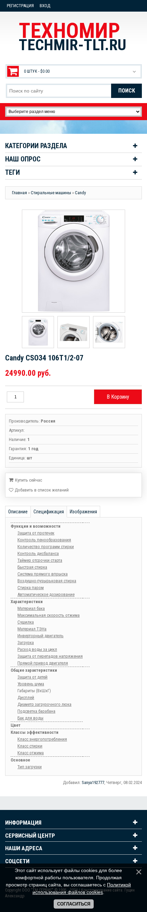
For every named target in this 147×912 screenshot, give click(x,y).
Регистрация (20, 5)
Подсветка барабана (36, 711)
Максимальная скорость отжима (48, 615)
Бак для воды (30, 718)
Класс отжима (30, 752)
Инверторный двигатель (40, 635)
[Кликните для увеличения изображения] (73, 261)
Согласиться (73, 904)
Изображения (83, 511)
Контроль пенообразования (44, 539)
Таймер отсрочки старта (39, 560)
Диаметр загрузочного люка (44, 704)
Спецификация (49, 511)
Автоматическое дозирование (46, 594)
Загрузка (25, 642)
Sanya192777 (93, 782)
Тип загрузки (29, 766)
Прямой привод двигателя (42, 663)
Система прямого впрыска (42, 573)
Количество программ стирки (45, 546)
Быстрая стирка (32, 567)
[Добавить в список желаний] (39, 490)
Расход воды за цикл (37, 649)
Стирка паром (30, 587)
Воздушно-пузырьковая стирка (46, 580)
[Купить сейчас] (25, 479)
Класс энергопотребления (42, 739)
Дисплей (25, 697)
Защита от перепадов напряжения (50, 656)
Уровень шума (30, 683)
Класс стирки (29, 746)
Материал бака (31, 608)
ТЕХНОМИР (72, 36)
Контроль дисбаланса (38, 553)
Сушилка (25, 622)
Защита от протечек (35, 533)
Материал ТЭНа (31, 628)
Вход (45, 5)
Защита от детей (32, 677)
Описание (18, 511)
